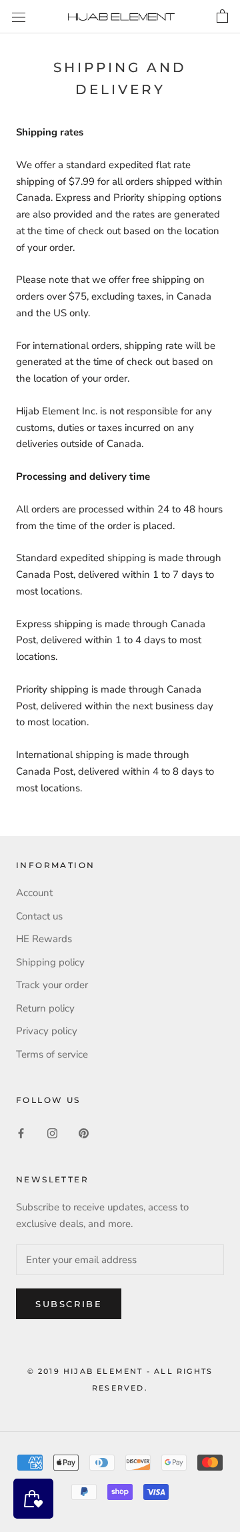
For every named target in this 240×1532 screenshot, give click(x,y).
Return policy (45, 1008)
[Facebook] (21, 1132)
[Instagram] (52, 1132)
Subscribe (68, 1303)
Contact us (39, 916)
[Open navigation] (18, 16)
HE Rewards (44, 938)
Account (34, 892)
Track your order (52, 985)
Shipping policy (50, 962)
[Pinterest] (84, 1132)
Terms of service (52, 1054)
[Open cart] (222, 16)
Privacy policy (46, 1031)
